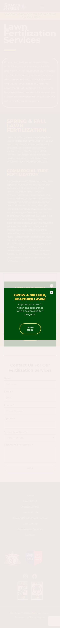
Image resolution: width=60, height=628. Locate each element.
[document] (30, 314)
